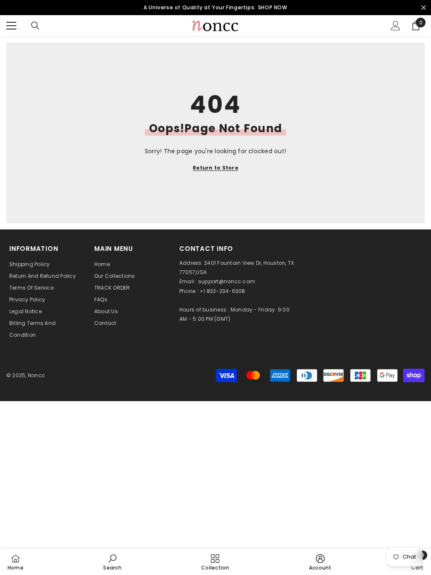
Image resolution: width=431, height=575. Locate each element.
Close (423, 8)
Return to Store (215, 167)
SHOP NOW (272, 7)
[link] (112, 562)
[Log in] (395, 25)
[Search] (35, 26)
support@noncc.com (226, 281)
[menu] (11, 26)
